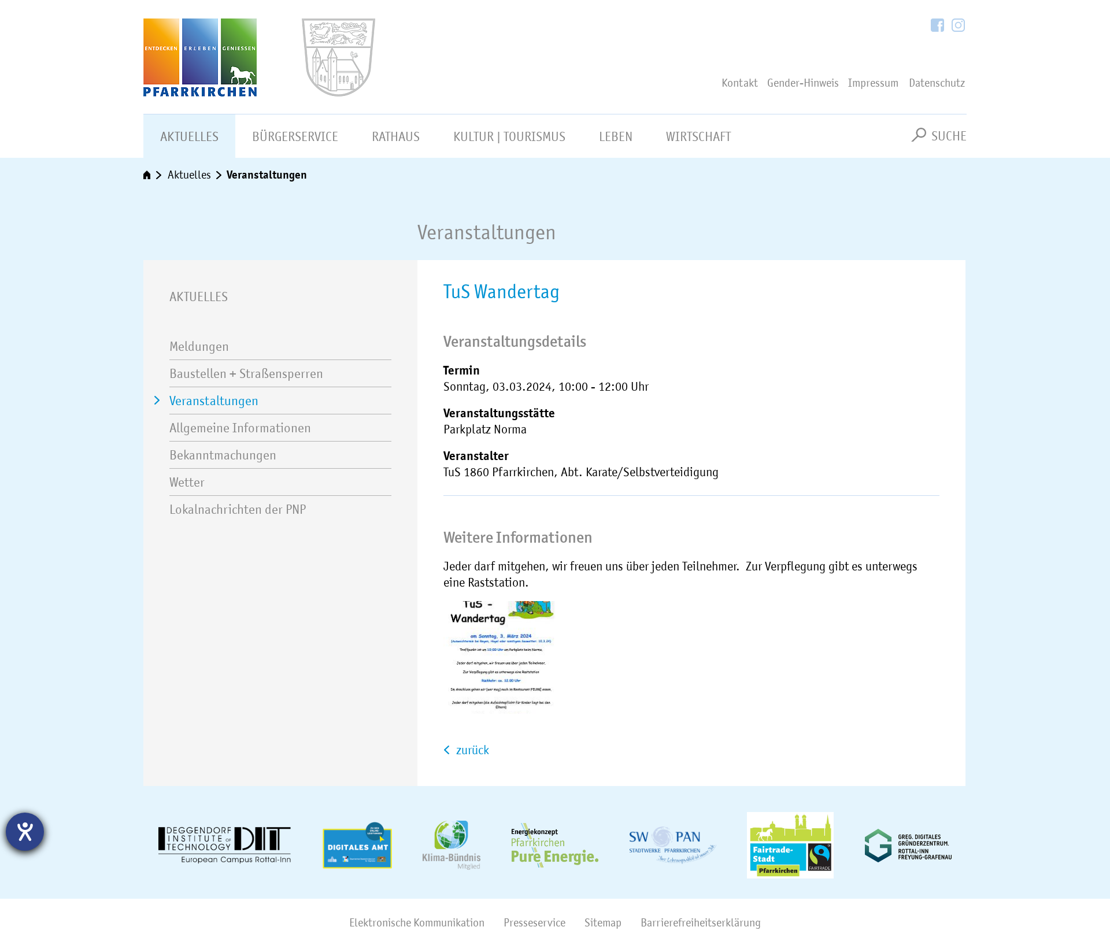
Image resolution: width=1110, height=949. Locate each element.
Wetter (187, 482)
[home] (152, 175)
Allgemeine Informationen (240, 427)
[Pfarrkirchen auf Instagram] (958, 26)
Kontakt (740, 83)
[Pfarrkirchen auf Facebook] (938, 26)
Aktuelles (189, 136)
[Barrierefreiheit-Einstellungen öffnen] (25, 832)
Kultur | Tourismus (509, 136)
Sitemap (602, 922)
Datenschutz (937, 83)
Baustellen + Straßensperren (246, 373)
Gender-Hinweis (803, 83)
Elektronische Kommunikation (416, 922)
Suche (949, 135)
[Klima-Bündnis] (451, 845)
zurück (471, 750)
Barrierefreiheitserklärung (701, 922)
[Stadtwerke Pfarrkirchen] (673, 845)
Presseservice (534, 922)
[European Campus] (225, 845)
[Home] (237, 57)
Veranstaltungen (267, 174)
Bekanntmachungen (222, 454)
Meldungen (199, 346)
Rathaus (396, 136)
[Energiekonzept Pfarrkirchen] (555, 845)
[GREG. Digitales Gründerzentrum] (908, 845)
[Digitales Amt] (357, 845)
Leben (615, 136)
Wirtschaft (698, 136)
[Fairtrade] (790, 845)
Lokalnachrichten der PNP (237, 509)
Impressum (873, 83)
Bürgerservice (295, 136)
